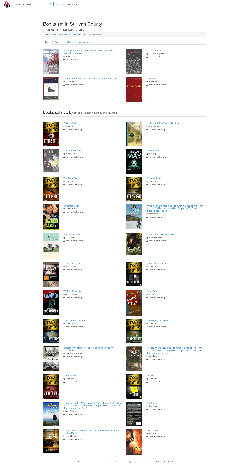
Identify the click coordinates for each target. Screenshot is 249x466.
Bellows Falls (70, 123)
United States (50, 34)
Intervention (152, 150)
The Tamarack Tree (73, 150)
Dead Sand (152, 291)
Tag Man (150, 375)
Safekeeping (152, 403)
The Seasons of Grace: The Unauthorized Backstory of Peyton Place (91, 432)
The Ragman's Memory (158, 320)
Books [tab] (47, 42)
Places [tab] (57, 42)
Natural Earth (161, 462)
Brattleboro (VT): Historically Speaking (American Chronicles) (88, 349)
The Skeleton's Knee (74, 320)
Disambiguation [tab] (84, 42)
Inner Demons (153, 430)
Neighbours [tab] (69, 42)
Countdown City (71, 263)
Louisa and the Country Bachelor (163, 123)
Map (57, 4)
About (63, 4)
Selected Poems (71, 234)
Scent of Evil (69, 375)
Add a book (73, 4)
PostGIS (172, 462)
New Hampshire (79, 34)
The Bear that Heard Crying (160, 234)
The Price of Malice (156, 263)
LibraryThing (143, 462)
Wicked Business (72, 291)
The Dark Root (71, 178)
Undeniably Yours (72, 205)
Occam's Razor (154, 178)
